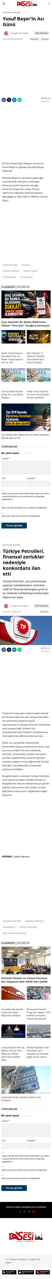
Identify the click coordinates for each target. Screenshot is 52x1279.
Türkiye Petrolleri (29, 927)
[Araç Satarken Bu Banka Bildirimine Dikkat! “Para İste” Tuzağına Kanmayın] (26, 304)
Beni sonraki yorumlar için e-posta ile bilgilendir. (24, 507)
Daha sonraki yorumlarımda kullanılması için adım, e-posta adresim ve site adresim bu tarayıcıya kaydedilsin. (26, 496)
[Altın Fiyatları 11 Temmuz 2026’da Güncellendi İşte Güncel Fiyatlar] (39, 339)
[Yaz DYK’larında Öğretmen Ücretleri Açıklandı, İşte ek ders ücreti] (26, 417)
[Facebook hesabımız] (20, 1211)
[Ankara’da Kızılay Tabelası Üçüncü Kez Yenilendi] (26, 1080)
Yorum (6, 458)
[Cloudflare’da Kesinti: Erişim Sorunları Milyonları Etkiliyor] (13, 996)
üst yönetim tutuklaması (15, 933)
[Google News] (45, 101)
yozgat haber (31, 271)
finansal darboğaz (34, 921)
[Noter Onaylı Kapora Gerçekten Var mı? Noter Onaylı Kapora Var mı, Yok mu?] (13, 339)
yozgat (26, 265)
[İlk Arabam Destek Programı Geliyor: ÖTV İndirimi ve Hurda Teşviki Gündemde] (39, 996)
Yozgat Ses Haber (20, 33)
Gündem (34, 39)
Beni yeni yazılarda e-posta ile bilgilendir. (21, 516)
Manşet (45, 39)
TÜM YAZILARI (41, 33)
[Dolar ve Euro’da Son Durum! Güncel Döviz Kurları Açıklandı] (39, 378)
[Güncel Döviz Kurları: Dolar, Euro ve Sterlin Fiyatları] (13, 378)
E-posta (31, 478)
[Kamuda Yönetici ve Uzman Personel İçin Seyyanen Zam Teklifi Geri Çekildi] (26, 960)
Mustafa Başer (10, 265)
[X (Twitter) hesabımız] (24, 1211)
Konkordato (9, 927)
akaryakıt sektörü (12, 921)
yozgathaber (10, 277)
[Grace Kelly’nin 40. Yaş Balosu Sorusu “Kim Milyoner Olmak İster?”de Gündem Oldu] (13, 1034)
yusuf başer (27, 277)
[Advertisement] (26, 134)
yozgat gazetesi (11, 271)
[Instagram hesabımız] (29, 1211)
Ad (4, 478)
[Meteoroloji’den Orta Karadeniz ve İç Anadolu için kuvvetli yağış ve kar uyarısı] (39, 1034)
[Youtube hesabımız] (33, 1211)
